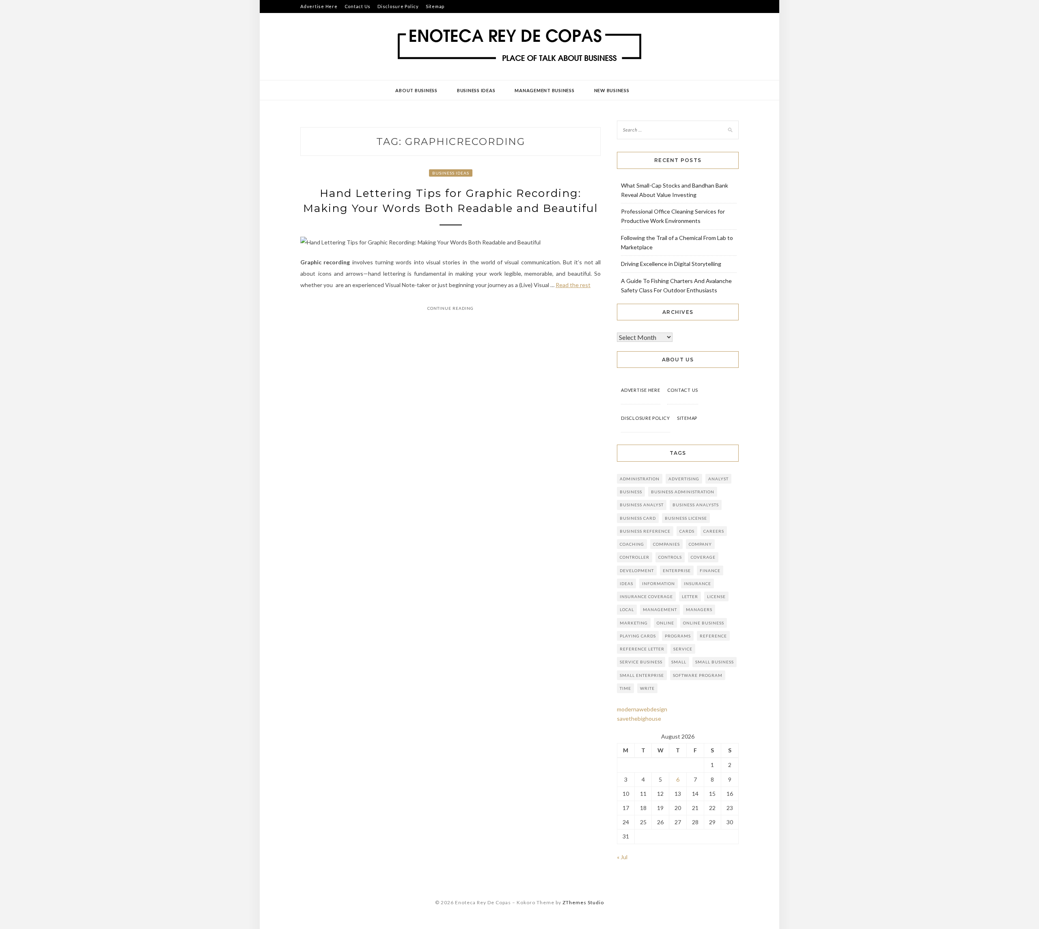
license (716, 596)
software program (697, 675)
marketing (634, 622)
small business (714, 661)
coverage (703, 557)
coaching (632, 544)
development (637, 570)
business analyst (642, 504)
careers (713, 531)
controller (634, 557)
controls (670, 557)
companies (666, 544)
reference (713, 635)
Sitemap (435, 6)
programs (678, 635)
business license (686, 518)
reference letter (642, 648)
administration (640, 478)
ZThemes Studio (583, 902)
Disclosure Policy (398, 6)
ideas (626, 583)
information (658, 583)
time (625, 688)
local (627, 609)
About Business (416, 90)
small (678, 661)
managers (699, 609)
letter (690, 596)
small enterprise (642, 675)
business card (638, 518)
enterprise (677, 570)
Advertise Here (319, 6)
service (682, 648)
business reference (645, 531)
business (631, 491)
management (660, 609)
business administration (682, 491)
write (647, 688)
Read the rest (573, 284)
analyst (718, 478)
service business (641, 661)
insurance (697, 583)
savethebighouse (639, 718)
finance (710, 570)
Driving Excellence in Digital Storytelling (671, 263)
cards (686, 531)
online (665, 622)
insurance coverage (646, 596)
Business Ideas (476, 90)
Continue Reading (450, 308)
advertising (683, 478)
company (700, 544)
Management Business (544, 90)
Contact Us (358, 6)
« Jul (622, 856)
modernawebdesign (642, 709)
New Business (611, 90)
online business (703, 622)
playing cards (638, 635)
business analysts (696, 504)
